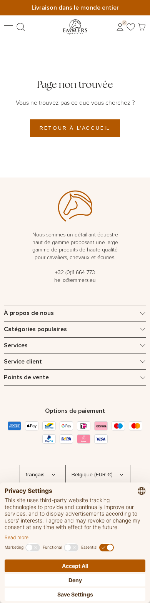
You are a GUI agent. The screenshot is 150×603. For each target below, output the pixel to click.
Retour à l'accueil (75, 128)
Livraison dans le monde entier (75, 7)
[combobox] (41, 475)
